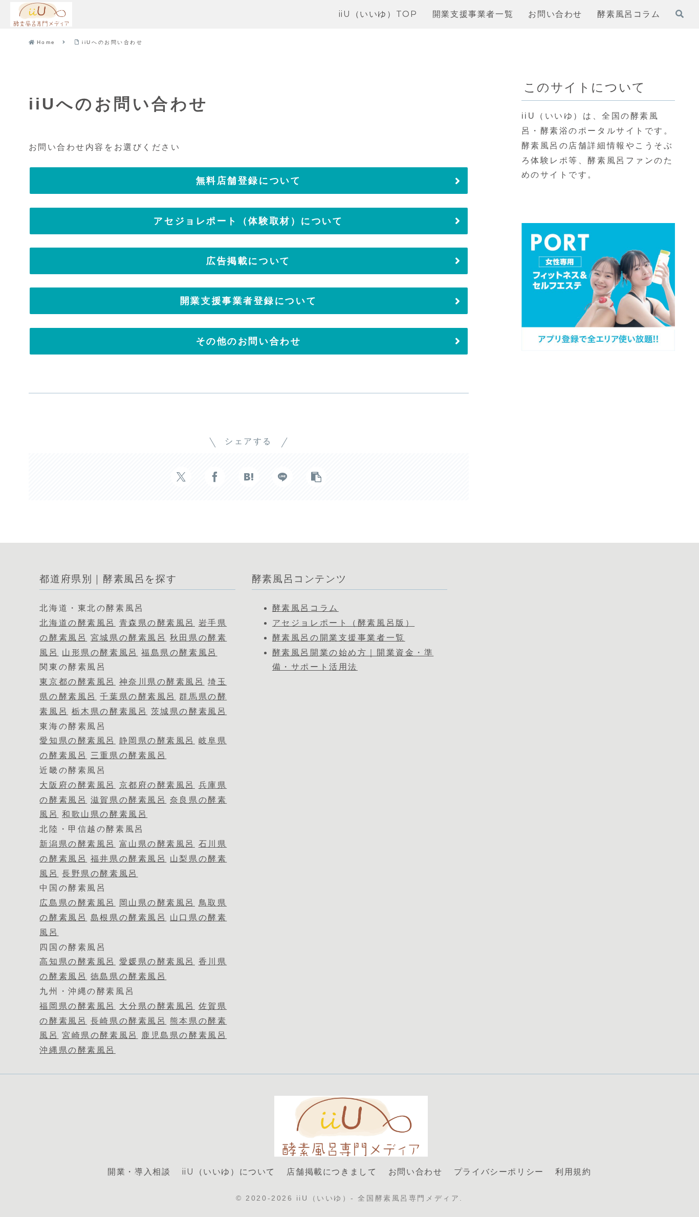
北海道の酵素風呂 (77, 622)
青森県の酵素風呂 (157, 622)
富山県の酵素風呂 (157, 843)
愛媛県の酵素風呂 (157, 961)
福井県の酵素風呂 (128, 858)
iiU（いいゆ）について (228, 1172)
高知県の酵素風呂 (77, 961)
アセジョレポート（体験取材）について (248, 221)
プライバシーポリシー (499, 1172)
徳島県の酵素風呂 (128, 976)
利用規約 (573, 1172)
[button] (316, 477)
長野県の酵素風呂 (100, 873)
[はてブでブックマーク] (248, 477)
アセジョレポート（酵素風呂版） (343, 622)
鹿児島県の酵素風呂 (184, 1035)
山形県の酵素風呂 (100, 652)
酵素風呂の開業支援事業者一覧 (338, 637)
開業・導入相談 (138, 1172)
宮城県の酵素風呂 (128, 637)
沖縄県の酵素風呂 (77, 1050)
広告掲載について (248, 261)
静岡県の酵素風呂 (157, 740)
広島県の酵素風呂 (77, 902)
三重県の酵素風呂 (128, 755)
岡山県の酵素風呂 (157, 902)
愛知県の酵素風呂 (77, 740)
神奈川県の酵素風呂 (162, 681)
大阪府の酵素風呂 (77, 785)
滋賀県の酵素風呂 (128, 799)
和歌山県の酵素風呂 (104, 814)
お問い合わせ (415, 1172)
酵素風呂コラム (305, 608)
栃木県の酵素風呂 (109, 711)
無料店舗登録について (248, 180)
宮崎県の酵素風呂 (100, 1035)
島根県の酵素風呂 (128, 917)
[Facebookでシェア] (215, 477)
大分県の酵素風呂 (157, 1006)
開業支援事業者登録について (248, 301)
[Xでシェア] (181, 477)
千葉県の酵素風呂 (138, 696)
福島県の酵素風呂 (179, 652)
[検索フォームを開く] (679, 14)
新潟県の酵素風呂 (77, 843)
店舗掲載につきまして (332, 1172)
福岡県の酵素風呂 (77, 1006)
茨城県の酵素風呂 (189, 711)
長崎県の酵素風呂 (128, 1020)
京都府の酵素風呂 (157, 785)
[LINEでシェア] (282, 477)
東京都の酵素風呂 (77, 681)
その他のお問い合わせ (248, 341)
